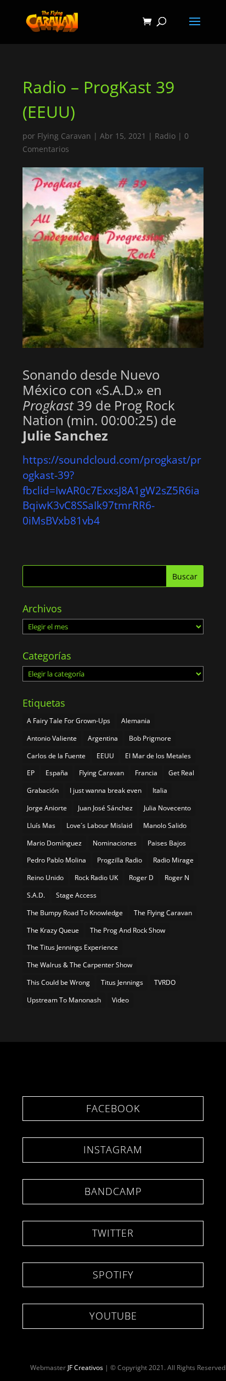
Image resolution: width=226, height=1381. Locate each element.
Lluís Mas (41, 825)
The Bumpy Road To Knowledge (75, 912)
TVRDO (165, 982)
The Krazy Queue (53, 930)
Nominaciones (115, 843)
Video (120, 1000)
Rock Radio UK (96, 877)
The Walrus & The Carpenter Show (79, 964)
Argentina (103, 738)
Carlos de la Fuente (56, 755)
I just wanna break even (106, 790)
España (57, 772)
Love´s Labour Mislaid (99, 825)
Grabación (43, 790)
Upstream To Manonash (64, 1000)
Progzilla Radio (119, 860)
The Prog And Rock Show (127, 930)
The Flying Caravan (163, 912)
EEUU (105, 755)
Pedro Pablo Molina (56, 860)
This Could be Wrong (58, 982)
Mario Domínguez (54, 843)
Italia (159, 790)
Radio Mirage (173, 860)
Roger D (141, 877)
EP (31, 772)
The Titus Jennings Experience (72, 947)
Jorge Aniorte (47, 808)
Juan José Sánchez (105, 808)
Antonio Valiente (52, 738)
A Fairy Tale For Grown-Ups (68, 720)
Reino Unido (45, 877)
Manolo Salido (165, 825)
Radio (165, 136)
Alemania (135, 720)
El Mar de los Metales (158, 755)
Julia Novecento (167, 808)
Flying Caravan (64, 136)
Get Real (181, 772)
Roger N (177, 877)
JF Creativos (85, 1367)
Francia (146, 772)
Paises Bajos (167, 843)
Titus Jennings (122, 982)
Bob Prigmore (150, 738)
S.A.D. (36, 895)
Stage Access (76, 895)
